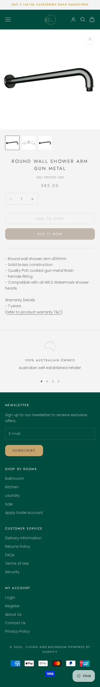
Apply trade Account (24, 512)
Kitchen (11, 487)
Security (12, 571)
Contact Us (15, 622)
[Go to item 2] (29, 143)
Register (12, 606)
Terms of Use (17, 563)
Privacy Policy (17, 631)
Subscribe (24, 450)
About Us (13, 614)
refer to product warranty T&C (34, 312)
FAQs (9, 554)
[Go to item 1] (12, 143)
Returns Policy (17, 546)
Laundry (12, 495)
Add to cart (50, 218)
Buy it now (49, 234)
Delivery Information (23, 538)
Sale (9, 504)
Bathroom (14, 478)
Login (10, 597)
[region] (50, 357)
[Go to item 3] (45, 143)
